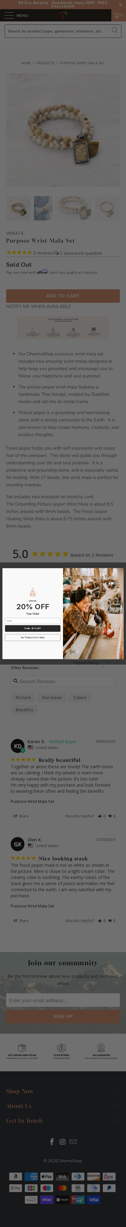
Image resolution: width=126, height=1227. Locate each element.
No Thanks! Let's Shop (32, 637)
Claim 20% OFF (32, 628)
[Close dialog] (120, 571)
